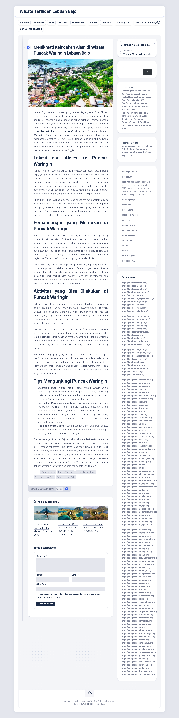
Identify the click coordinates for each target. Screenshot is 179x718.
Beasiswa (39, 22)
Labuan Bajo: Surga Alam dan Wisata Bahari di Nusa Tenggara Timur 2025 (68, 531)
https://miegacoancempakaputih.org (139, 652)
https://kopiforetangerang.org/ (136, 301)
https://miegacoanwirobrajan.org (137, 518)
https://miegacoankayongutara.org (138, 533)
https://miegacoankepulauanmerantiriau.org (142, 558)
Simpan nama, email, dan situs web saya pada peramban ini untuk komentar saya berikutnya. (68, 595)
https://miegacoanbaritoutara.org (137, 618)
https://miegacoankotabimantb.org (138, 436)
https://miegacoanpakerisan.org (137, 665)
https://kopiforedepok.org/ (134, 359)
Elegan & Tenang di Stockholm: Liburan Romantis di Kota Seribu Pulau (136, 125)
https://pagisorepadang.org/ (135, 325)
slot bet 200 (127, 177)
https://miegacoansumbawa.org (136, 624)
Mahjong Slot (123, 22)
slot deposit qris (129, 172)
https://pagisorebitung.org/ (134, 322)
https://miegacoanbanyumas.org (137, 542)
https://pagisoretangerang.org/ (136, 353)
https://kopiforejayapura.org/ (135, 292)
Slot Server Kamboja (146, 22)
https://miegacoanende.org (134, 402)
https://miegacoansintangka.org (137, 551)
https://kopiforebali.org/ (133, 362)
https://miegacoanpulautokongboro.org (140, 539)
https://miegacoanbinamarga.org (137, 427)
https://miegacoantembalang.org (137, 521)
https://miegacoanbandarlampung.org (139, 487)
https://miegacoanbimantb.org (136, 567)
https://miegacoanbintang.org (135, 548)
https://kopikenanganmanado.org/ (138, 356)
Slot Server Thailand (31, 29)
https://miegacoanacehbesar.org (137, 589)
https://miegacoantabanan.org (136, 586)
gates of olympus (130, 215)
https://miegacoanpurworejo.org (137, 621)
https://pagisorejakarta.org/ (135, 311)
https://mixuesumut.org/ (133, 375)
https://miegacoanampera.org (136, 424)
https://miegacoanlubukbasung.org (138, 474)
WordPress (88, 704)
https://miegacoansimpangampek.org (139, 611)
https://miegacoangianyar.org (135, 499)
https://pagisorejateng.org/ (134, 329)
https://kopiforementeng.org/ (135, 332)
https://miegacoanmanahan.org (136, 530)
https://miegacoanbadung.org (135, 583)
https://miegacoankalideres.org (136, 455)
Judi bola (106, 22)
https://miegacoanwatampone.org (137, 614)
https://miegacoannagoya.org (135, 505)
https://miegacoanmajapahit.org (137, 524)
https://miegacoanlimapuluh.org (137, 646)
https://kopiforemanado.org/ (135, 368)
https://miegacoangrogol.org (135, 452)
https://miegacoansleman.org (135, 502)
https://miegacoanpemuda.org (136, 386)
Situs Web (41, 584)
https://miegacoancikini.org (135, 443)
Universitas (78, 22)
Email (75, 575)
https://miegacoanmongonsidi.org (138, 509)
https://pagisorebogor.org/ (134, 349)
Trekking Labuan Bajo (44, 477)
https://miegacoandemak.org (135, 640)
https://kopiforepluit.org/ (133, 338)
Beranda (24, 22)
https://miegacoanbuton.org (135, 599)
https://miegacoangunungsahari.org (138, 655)
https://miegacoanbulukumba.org (137, 545)
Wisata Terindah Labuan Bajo (48, 11)
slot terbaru (127, 220)
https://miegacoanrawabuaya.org (137, 446)
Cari (123, 67)
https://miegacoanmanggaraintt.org (138, 574)
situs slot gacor (129, 256)
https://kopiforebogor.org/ (134, 365)
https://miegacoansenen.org (135, 430)
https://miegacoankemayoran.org (137, 433)
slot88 (125, 251)
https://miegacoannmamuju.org (136, 570)
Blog (51, 22)
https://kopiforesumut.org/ (134, 289)
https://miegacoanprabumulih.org (137, 399)
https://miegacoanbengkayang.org (138, 649)
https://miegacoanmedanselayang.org (139, 512)
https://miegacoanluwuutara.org (137, 592)
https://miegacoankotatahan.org (137, 417)
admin (52, 489)
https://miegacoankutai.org (134, 627)
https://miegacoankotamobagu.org (138, 561)
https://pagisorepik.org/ (133, 305)
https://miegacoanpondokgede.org (138, 458)
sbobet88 (126, 182)
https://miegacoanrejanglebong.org (138, 602)
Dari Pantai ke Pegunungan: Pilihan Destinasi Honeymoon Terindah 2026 (135, 106)
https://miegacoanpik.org (133, 465)
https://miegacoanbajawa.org (135, 555)
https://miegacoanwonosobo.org (137, 421)
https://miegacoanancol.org (135, 658)
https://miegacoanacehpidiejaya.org (138, 633)
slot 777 (125, 245)
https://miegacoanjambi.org (135, 490)
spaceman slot (128, 225)
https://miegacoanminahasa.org (137, 496)
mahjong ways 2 (129, 146)
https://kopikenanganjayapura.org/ (138, 298)
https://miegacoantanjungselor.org (138, 484)
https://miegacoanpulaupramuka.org (139, 395)
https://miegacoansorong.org (135, 493)
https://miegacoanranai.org (134, 414)
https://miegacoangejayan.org (136, 383)
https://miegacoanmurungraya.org (138, 564)
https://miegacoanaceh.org (134, 411)
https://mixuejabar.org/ (132, 371)
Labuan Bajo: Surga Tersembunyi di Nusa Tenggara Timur (94, 527)
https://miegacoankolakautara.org (138, 471)
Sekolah (63, 22)
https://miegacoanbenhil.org (135, 439)
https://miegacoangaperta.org (136, 515)
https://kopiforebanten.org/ (134, 283)
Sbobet (93, 22)
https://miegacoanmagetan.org (136, 580)
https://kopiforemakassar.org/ (136, 344)
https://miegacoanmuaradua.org (137, 477)
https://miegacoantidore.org (135, 408)
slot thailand (127, 210)
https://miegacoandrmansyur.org (137, 671)
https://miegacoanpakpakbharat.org (138, 637)
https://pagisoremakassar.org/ (136, 308)
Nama (39, 575)
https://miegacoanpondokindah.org (138, 449)
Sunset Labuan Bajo (85, 472)
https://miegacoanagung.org (135, 405)
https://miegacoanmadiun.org (135, 668)
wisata (59, 489)
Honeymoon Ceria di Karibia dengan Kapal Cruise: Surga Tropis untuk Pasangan (135, 116)
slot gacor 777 (128, 261)
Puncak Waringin (65, 472)
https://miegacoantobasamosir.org (138, 596)
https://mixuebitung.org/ (133, 295)
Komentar (41, 556)
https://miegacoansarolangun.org (137, 643)
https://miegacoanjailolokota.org (137, 630)
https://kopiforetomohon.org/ (135, 341)
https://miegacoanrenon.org (135, 389)
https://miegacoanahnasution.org (137, 380)
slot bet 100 (127, 240)
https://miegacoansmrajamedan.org (139, 674)
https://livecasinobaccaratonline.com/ (53, 131)
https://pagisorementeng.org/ (135, 316)
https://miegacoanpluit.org (134, 468)
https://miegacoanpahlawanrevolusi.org (140, 662)
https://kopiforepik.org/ (132, 335)
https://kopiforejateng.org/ (134, 286)
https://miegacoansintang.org (135, 392)
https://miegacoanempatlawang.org (138, 608)
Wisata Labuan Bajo (66, 477)
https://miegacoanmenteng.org (136, 461)
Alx (104, 704)
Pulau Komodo (48, 472)
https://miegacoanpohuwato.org (137, 536)
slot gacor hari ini (130, 230)
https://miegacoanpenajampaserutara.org (141, 480)
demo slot (126, 205)
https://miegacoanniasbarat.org (136, 577)
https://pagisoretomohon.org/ (136, 319)
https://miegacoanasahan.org (135, 605)
